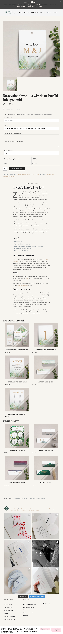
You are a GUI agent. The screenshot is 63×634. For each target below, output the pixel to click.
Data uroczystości (28, 116)
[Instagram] (46, 604)
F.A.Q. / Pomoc (8, 604)
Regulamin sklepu (9, 619)
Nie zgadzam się (56, 629)
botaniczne (6, 176)
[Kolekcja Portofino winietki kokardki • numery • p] (17, 526)
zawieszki (13, 176)
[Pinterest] (49, 604)
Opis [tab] (27, 184)
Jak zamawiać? (8, 607)
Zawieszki (37, 174)
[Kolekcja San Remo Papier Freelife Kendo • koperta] (45, 580)
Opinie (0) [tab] (34, 184)
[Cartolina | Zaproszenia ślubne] (9, 12)
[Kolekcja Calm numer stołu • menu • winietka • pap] (45, 526)
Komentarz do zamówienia (14, 141)
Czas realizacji (8, 610)
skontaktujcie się (22, 285)
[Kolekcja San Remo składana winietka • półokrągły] (17, 553)
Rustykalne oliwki (28, 174)
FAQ (26, 278)
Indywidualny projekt (29, 604)
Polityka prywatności (10, 616)
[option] (31, 49)
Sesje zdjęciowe (28, 613)
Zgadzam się (44, 629)
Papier (6, 125)
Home (5, 498)
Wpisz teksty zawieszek (13, 133)
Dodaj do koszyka (17, 168)
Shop (10, 498)
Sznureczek (8, 150)
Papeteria (20, 174)
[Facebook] (43, 604)
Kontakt (25, 615)
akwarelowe (50, 174)
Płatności (7, 613)
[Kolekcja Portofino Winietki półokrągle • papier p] (17, 580)
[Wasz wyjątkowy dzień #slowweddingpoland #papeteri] (45, 553)
